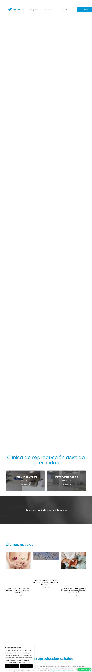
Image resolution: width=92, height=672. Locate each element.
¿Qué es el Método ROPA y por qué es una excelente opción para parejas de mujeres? (73, 591)
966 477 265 (25, 481)
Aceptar (26, 666)
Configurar (12, 666)
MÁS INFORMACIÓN (25, 484)
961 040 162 (66, 481)
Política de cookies (26, 662)
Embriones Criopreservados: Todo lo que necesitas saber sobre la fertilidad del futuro (46, 582)
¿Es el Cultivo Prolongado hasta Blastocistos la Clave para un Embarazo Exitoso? (18, 591)
